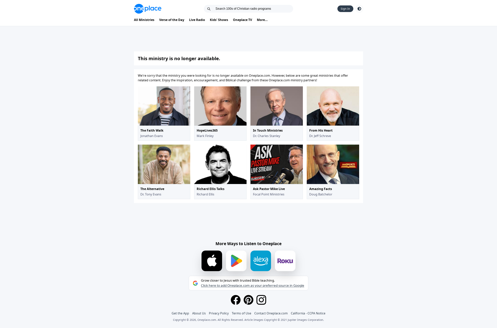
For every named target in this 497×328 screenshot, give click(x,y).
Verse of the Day (171, 20)
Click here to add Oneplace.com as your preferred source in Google (252, 285)
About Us (199, 313)
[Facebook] (236, 300)
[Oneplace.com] (147, 9)
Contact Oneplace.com (271, 313)
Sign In (345, 8)
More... (262, 20)
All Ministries (144, 20)
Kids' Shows (219, 20)
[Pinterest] (248, 300)
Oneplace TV (242, 20)
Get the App (180, 313)
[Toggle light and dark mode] (359, 8)
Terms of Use (241, 313)
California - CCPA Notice (308, 313)
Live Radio (197, 20)
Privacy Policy (219, 313)
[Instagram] (261, 300)
